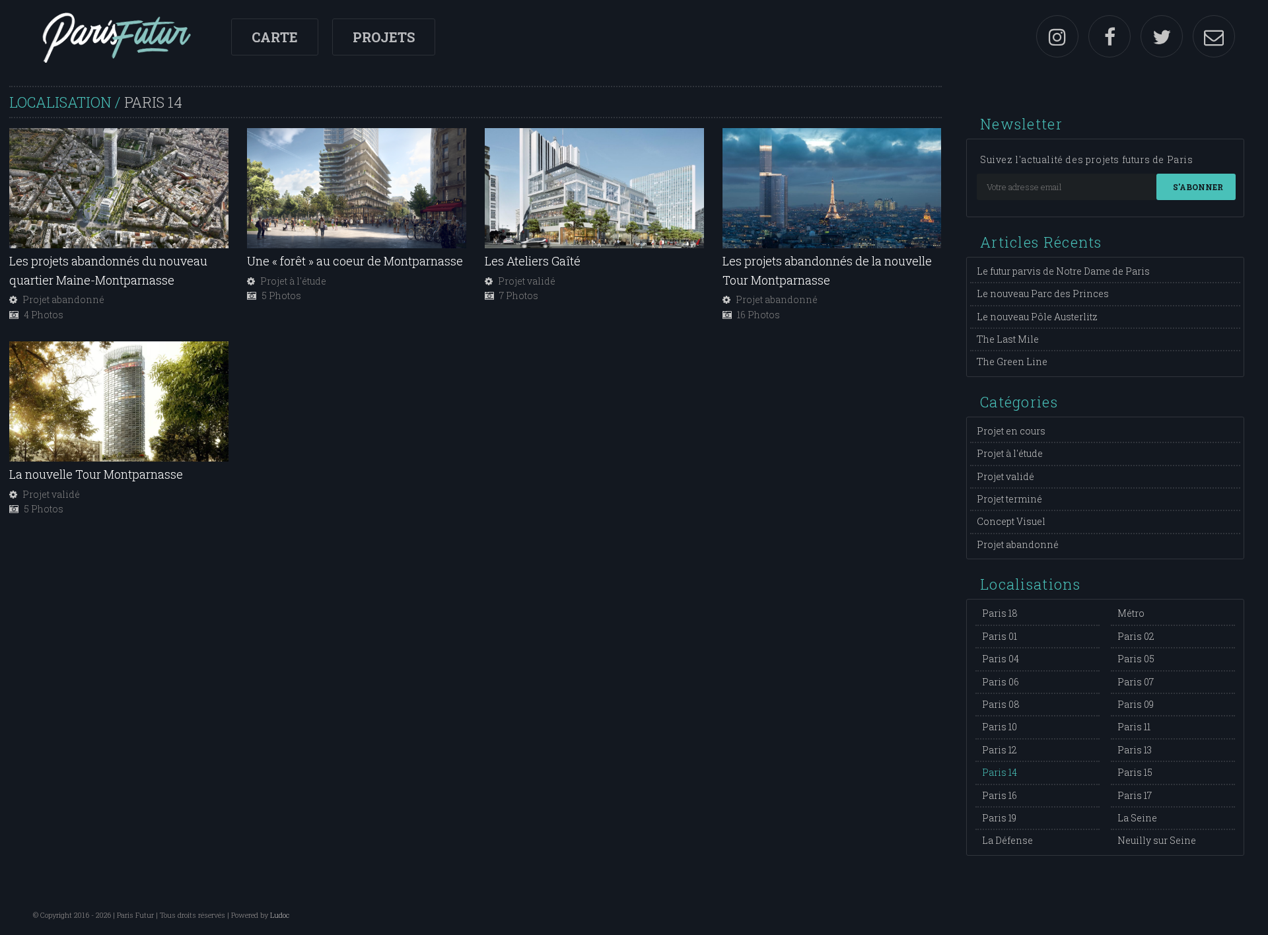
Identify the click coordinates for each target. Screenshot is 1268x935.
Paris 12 (999, 750)
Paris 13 (1134, 750)
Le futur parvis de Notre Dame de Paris (1063, 271)
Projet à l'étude (1010, 453)
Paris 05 (1135, 658)
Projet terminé (1009, 499)
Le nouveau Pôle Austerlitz (1037, 316)
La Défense (1007, 840)
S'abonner (1198, 187)
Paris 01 (999, 636)
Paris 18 (1000, 613)
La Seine (1137, 818)
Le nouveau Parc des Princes (1043, 293)
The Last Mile (1008, 339)
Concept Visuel (1011, 521)
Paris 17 (1134, 795)
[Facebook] (1109, 36)
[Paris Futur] (116, 36)
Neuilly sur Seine (1156, 840)
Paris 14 (999, 772)
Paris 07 (1135, 681)
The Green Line (1012, 361)
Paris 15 (1134, 772)
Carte (275, 37)
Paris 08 (1001, 704)
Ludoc (279, 915)
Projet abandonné (1018, 544)
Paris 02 (1135, 636)
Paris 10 (999, 726)
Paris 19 (999, 818)
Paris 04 (1000, 658)
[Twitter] (1162, 36)
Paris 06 (1000, 681)
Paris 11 (1133, 726)
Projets (384, 37)
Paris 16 (999, 795)
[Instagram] (1057, 36)
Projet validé (1005, 476)
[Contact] (1214, 36)
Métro (1131, 613)
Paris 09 (1135, 704)
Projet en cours (1011, 431)
